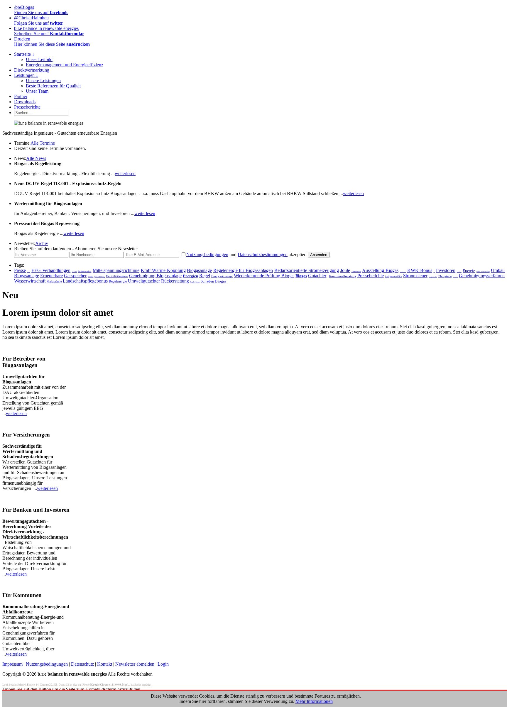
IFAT (434, 271)
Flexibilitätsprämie (117, 276)
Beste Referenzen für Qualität (53, 85)
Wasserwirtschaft (29, 280)
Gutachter (317, 275)
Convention (90, 277)
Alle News (36, 158)
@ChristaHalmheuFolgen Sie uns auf (38, 20)
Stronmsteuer (415, 275)
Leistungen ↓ (26, 75)
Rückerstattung (175, 280)
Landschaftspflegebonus (85, 280)
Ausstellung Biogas (380, 270)
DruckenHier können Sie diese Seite (52, 41)
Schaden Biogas (213, 281)
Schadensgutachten (455, 277)
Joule (345, 270)
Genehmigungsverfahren (482, 275)
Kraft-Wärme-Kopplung (163, 270)
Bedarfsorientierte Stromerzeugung (306, 270)
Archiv (41, 243)
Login (163, 664)
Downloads (25, 101)
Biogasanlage (199, 270)
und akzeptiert (246, 254)
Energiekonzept (222, 276)
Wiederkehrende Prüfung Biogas (264, 275)
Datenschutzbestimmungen (263, 254)
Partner (20, 96)
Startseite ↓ (24, 54)
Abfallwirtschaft (356, 271)
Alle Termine (43, 143)
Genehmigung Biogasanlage (155, 275)
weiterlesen (125, 173)
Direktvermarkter (84, 271)
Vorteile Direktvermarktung (483, 271)
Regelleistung (195, 282)
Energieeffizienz (459, 271)
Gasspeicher (75, 275)
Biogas (301, 276)
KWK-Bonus (419, 270)
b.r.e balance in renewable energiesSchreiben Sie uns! (49, 31)
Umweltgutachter (144, 280)
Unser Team (37, 91)
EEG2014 (74, 271)
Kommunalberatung (342, 276)
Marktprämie (54, 281)
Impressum (12, 664)
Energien (190, 276)
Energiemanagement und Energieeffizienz (64, 64)
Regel (204, 275)
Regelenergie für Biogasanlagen (243, 270)
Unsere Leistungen (43, 80)
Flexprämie (445, 276)
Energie (469, 271)
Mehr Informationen (314, 701)
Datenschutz (82, 664)
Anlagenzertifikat (393, 276)
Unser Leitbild (39, 59)
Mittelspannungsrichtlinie (116, 270)
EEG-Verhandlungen (50, 270)
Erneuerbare (51, 275)
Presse (20, 270)
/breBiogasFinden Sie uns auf (41, 10)
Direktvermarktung (31, 69)
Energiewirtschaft (433, 277)
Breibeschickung (99, 277)
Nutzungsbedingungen (207, 254)
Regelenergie (118, 281)
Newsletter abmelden (134, 664)
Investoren (445, 270)
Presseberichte (27, 106)
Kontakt (104, 664)
